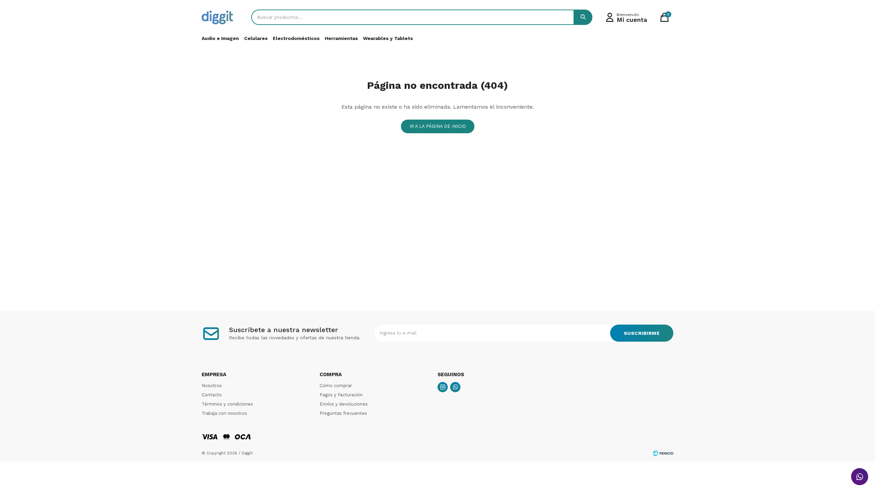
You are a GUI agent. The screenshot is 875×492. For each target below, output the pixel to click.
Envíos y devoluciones (344, 404)
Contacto (212, 394)
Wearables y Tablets (388, 38)
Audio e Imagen (220, 38)
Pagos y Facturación (341, 394)
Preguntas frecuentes (343, 413)
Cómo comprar (336, 385)
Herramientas (341, 38)
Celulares (256, 38)
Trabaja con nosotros (224, 413)
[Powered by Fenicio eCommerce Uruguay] (663, 453)
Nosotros (212, 385)
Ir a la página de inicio (437, 126)
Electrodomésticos (296, 38)
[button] (583, 17)
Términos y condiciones (227, 404)
